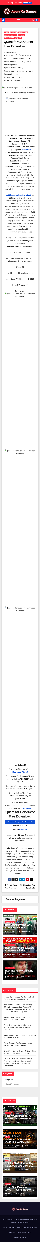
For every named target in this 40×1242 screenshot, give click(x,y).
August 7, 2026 (13, 1193)
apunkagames (10, 52)
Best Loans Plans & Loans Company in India (19, 949)
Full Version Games (10, 35)
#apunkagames (10, 61)
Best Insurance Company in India (19, 972)
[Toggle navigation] (18, 20)
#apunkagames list (24, 61)
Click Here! (26, 808)
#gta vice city (28, 71)
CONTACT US (21, 1227)
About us (12, 1227)
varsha (27, 1122)
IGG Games (21, 35)
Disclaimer (12, 1232)
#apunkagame (24, 58)
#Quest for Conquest (12, 80)
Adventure (13, 32)
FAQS (19, 1232)
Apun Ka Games (23, 32)
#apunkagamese (10, 65)
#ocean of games (11, 74)
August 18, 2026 (13, 1122)
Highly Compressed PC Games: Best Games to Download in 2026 (18, 1118)
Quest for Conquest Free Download (20, 822)
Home (5, 1227)
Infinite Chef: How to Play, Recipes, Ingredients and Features (19, 1166)
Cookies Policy (32, 1227)
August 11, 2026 (13, 1169)
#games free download (13, 71)
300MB (6, 32)
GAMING (8, 1113)
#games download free (13, 68)
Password (23, 829)
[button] (33, 20)
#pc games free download (14, 77)
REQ (20, 37)
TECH (7, 1136)
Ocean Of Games (9, 37)
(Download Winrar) (20, 772)
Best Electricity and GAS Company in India (18, 926)
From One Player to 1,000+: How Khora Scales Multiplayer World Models (17, 1027)
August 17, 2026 (13, 1146)
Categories (8, 1080)
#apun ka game (25, 55)
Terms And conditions (20, 1237)
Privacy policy (26, 1232)
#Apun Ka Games (11, 58)
